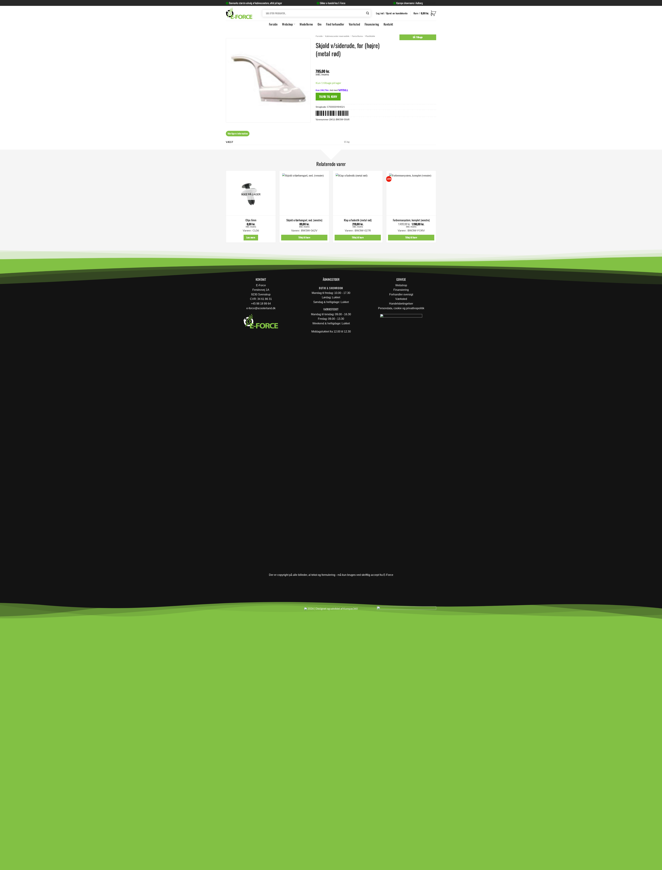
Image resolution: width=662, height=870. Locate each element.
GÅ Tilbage (418, 37)
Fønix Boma (357, 36)
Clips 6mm (250, 220)
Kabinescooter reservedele (337, 36)
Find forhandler (335, 24)
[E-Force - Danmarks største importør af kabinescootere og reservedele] (239, 13)
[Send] (368, 13)
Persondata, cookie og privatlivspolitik (401, 308)
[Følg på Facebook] (230, 610)
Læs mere (250, 237)
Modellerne (306, 24)
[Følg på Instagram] (238, 610)
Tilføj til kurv (328, 96)
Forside (273, 24)
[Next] (436, 208)
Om (320, 24)
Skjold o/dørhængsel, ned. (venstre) (304, 220)
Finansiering (372, 24)
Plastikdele (370, 36)
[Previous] (226, 208)
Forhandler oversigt (401, 294)
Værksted (354, 24)
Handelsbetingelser (401, 303)
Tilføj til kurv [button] (304, 237)
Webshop (287, 24)
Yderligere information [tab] (238, 133)
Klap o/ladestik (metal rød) (358, 220)
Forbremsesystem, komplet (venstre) (411, 220)
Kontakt (388, 24)
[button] (425, 13)
